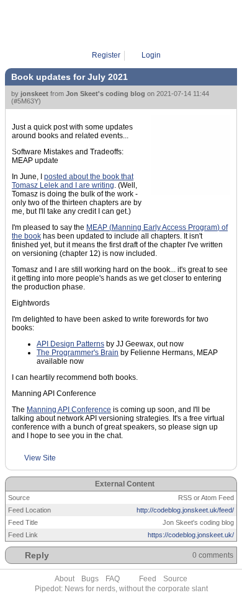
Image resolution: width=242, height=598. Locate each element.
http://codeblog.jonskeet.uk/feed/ (185, 510)
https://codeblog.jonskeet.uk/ (191, 535)
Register (106, 55)
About (64, 578)
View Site (40, 458)
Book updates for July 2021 (69, 77)
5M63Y (157, 24)
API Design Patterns (70, 344)
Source (175, 578)
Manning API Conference (69, 409)
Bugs (90, 578)
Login (151, 55)
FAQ (112, 578)
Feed (147, 578)
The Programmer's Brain (78, 352)
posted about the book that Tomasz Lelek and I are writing (72, 181)
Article (125, 24)
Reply (37, 555)
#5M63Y (26, 101)
